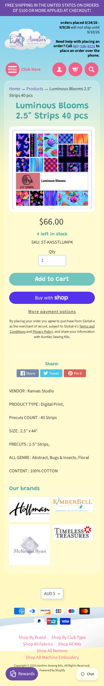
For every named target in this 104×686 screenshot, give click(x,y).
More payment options (52, 312)
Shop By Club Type (68, 637)
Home (14, 89)
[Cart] (75, 69)
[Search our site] (91, 69)
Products (34, 89)
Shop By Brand (32, 637)
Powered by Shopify (52, 670)
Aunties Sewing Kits (50, 666)
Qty (52, 252)
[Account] (59, 69)
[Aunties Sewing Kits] (28, 39)
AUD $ (49, 594)
